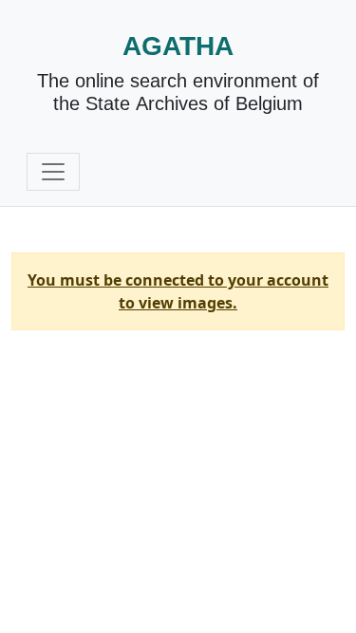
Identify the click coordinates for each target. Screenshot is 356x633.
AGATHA (178, 46)
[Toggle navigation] (53, 172)
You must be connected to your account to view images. (178, 291)
